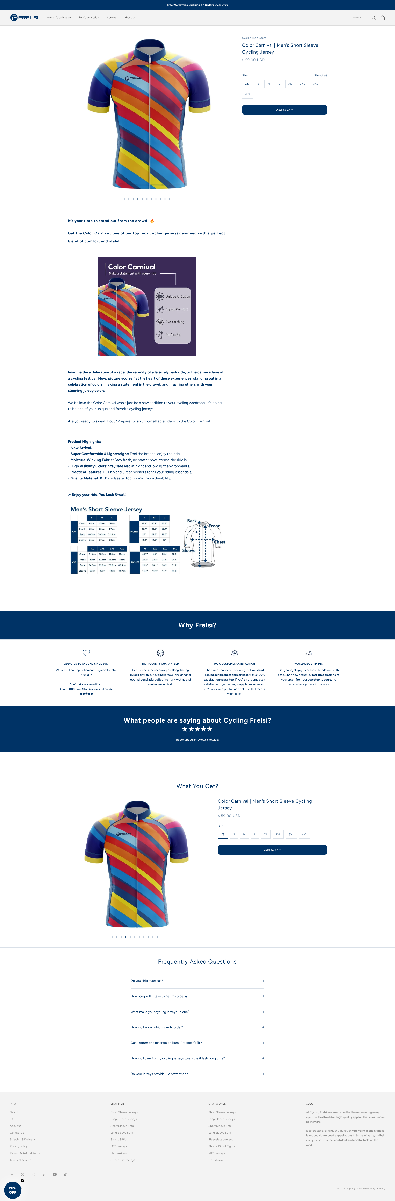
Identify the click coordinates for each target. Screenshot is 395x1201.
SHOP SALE (197, 623)
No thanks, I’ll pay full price (197, 649)
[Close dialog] (238, 545)
